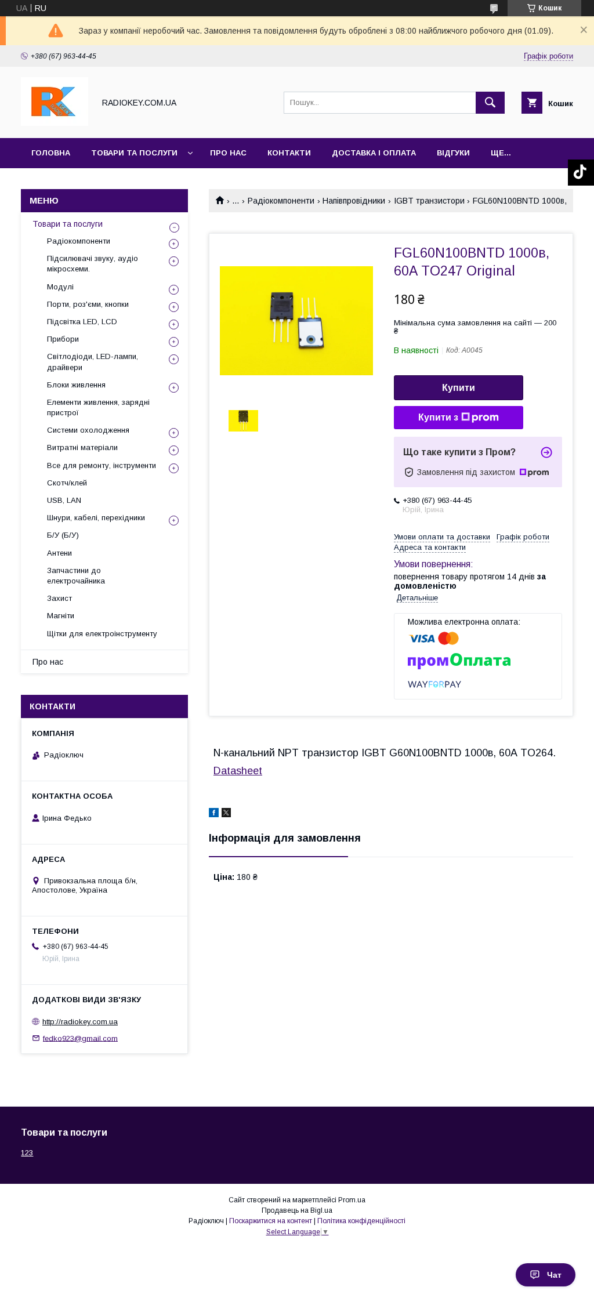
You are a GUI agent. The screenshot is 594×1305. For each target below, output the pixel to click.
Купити (458, 388)
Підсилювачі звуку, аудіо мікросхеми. (92, 263)
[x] (226, 814)
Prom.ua (351, 1200)
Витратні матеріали (82, 447)
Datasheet (237, 771)
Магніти (60, 615)
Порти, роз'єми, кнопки (88, 304)
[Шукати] (490, 103)
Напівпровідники (354, 200)
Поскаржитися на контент (270, 1221)
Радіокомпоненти (281, 200)
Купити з (438, 417)
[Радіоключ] (54, 123)
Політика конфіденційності (361, 1221)
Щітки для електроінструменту (102, 633)
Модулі (60, 286)
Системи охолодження (88, 430)
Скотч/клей (67, 482)
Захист (59, 598)
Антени (59, 553)
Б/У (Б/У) (63, 535)
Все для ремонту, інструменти (101, 465)
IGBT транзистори (429, 200)
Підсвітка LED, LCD (82, 321)
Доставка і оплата (374, 152)
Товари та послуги (134, 152)
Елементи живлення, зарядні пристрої (98, 407)
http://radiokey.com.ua (80, 1021)
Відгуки (453, 152)
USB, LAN (64, 500)
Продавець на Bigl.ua (297, 1210)
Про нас (228, 152)
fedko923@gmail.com (80, 1038)
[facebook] (214, 814)
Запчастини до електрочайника (76, 575)
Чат (554, 1274)
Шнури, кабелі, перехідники (96, 517)
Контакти (289, 152)
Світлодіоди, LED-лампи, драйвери (92, 361)
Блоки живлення (76, 384)
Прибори (63, 339)
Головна (50, 152)
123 (27, 1152)
